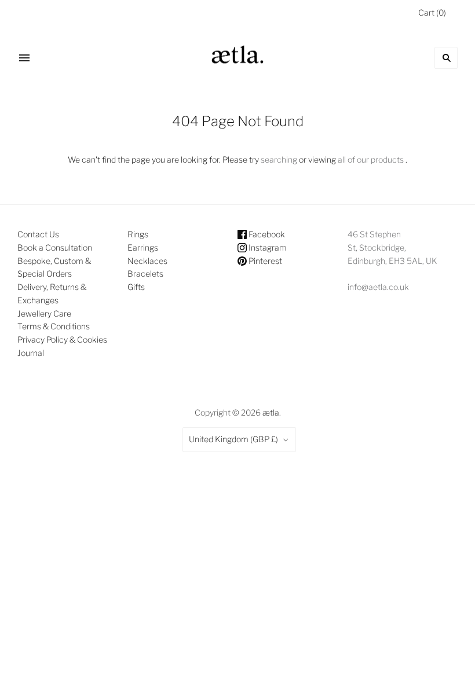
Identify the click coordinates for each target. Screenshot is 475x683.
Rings (137, 234)
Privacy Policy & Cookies (62, 339)
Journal (30, 353)
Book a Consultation (54, 247)
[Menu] (24, 58)
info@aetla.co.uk (378, 287)
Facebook (266, 234)
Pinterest (264, 261)
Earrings (142, 247)
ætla (270, 412)
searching (279, 159)
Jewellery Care (44, 313)
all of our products (371, 159)
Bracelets (145, 273)
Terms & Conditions (53, 326)
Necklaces (147, 261)
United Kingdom (233, 439)
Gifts (136, 287)
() (432, 12)
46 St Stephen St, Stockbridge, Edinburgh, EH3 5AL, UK (392, 247)
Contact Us (38, 234)
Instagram (267, 247)
